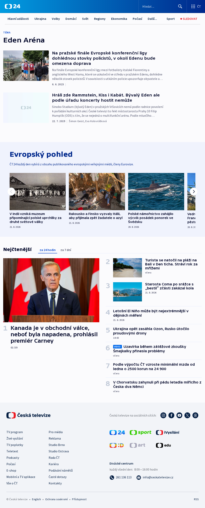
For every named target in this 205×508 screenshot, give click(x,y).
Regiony (100, 19)
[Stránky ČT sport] (140, 432)
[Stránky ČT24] (117, 432)
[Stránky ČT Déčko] (117, 445)
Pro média (56, 432)
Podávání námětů (61, 470)
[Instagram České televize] (163, 415)
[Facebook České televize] (171, 415)
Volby (56, 19)
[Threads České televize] (195, 415)
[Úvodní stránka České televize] (28, 415)
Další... (152, 19)
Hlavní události (18, 19)
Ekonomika (119, 19)
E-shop (11, 470)
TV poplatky (14, 445)
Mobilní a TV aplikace (20, 477)
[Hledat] (180, 6)
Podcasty (12, 458)
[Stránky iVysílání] (167, 432)
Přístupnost (79, 499)
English (36, 499)
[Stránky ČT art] (137, 445)
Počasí (137, 19)
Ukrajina (40, 19)
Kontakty (55, 483)
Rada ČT (54, 458)
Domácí (70, 19)
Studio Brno (57, 445)
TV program (14, 432)
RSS (196, 499)
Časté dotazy (57, 477)
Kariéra (54, 464)
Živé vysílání (14, 438)
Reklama (55, 438)
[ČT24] (12, 6)
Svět (85, 19)
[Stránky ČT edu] (163, 445)
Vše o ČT (12, 483)
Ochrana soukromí (56, 499)
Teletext (12, 451)
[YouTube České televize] (179, 415)
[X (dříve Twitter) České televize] (187, 415)
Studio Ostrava (59, 451)
